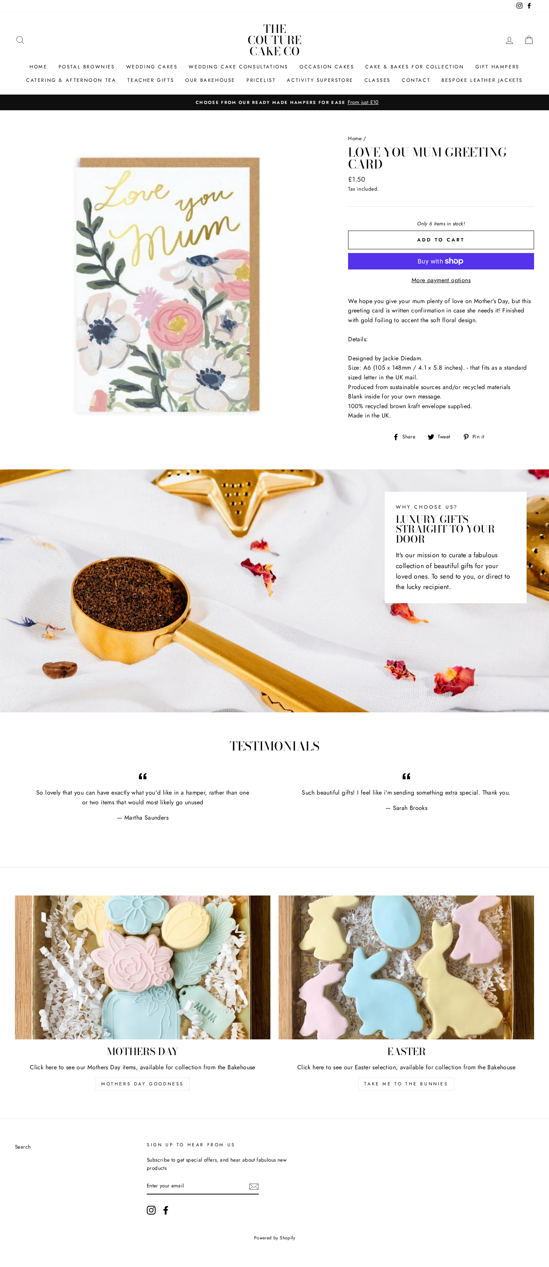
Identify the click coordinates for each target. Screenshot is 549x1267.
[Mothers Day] (142, 967)
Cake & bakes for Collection (414, 66)
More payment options (441, 280)
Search (23, 1146)
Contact (416, 80)
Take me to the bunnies (406, 1084)
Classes (378, 80)
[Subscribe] (254, 1186)
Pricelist (261, 80)
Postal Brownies (87, 66)
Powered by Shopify (274, 1237)
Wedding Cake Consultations (238, 66)
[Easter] (406, 967)
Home (38, 66)
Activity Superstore (320, 80)
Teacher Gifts (150, 80)
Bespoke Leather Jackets (482, 80)
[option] (274, 102)
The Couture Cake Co (274, 40)
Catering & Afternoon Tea (71, 80)
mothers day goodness (142, 1084)
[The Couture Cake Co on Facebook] (165, 1210)
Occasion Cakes (327, 66)
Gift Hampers (497, 66)
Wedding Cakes (152, 66)
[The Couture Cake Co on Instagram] (151, 1210)
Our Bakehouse (210, 80)
